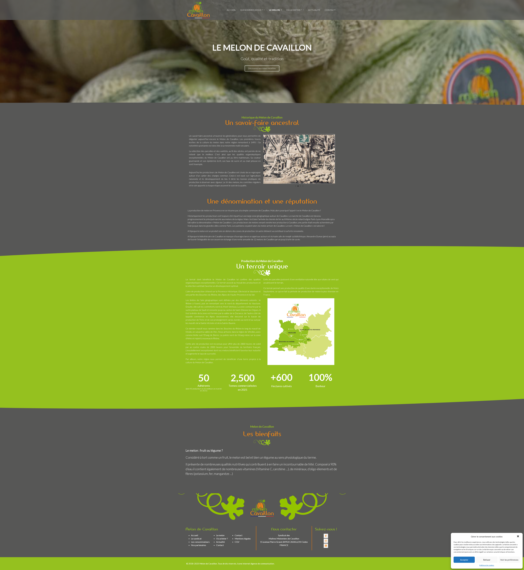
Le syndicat (196, 538)
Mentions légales (243, 538)
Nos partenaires (198, 545)
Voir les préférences (509, 560)
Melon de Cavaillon (208, 563)
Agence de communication (262, 563)
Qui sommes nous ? (251, 10)
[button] (518, 536)
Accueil (231, 10)
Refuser (486, 560)
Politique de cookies (486, 565)
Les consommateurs (200, 542)
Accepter (464, 560)
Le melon (274, 10)
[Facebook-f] (326, 536)
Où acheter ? (294, 10)
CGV (237, 542)
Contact (330, 10)
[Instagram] (326, 541)
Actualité (314, 10)
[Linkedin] (326, 546)
